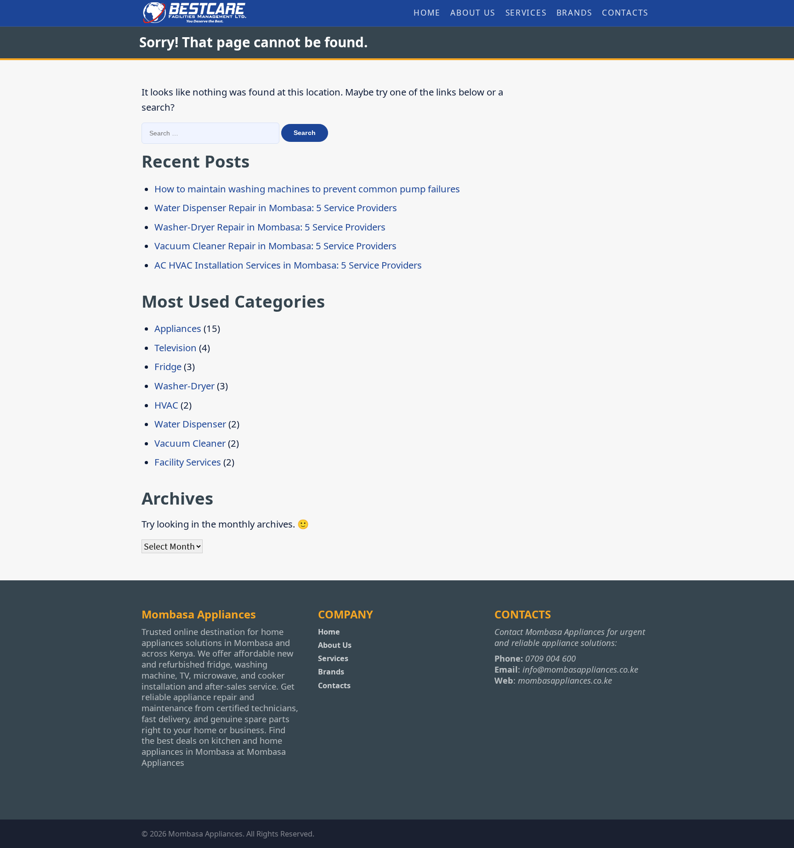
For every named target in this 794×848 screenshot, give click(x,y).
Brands (574, 12)
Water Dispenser (190, 423)
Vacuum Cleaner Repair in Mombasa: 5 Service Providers (275, 245)
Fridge (167, 366)
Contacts (625, 12)
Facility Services (187, 461)
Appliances (177, 328)
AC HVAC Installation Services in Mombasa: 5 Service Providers (288, 264)
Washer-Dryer (184, 385)
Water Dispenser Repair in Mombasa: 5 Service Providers (275, 207)
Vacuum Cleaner (190, 443)
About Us (472, 12)
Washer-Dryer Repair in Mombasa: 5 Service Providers (270, 226)
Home (427, 12)
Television (175, 347)
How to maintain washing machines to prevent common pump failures (307, 188)
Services (526, 12)
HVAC (166, 405)
